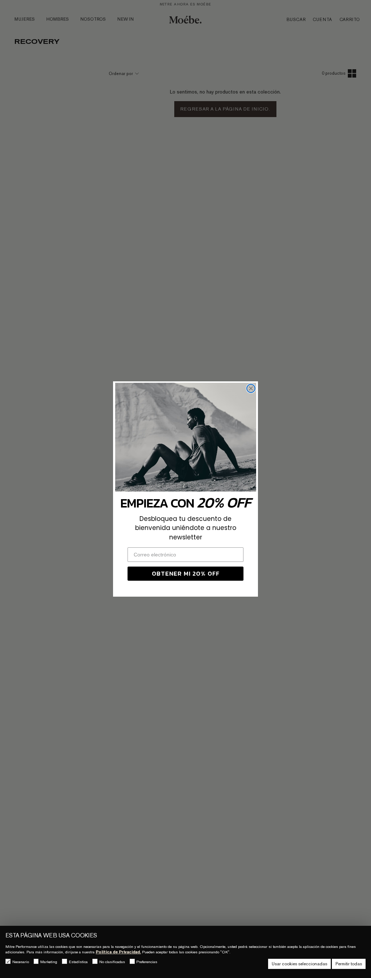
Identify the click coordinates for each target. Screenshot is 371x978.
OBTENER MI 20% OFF (186, 573)
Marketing (48, 961)
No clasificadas (112, 961)
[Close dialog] (251, 388)
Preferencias (146, 961)
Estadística (78, 961)
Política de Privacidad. (118, 951)
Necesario (20, 961)
